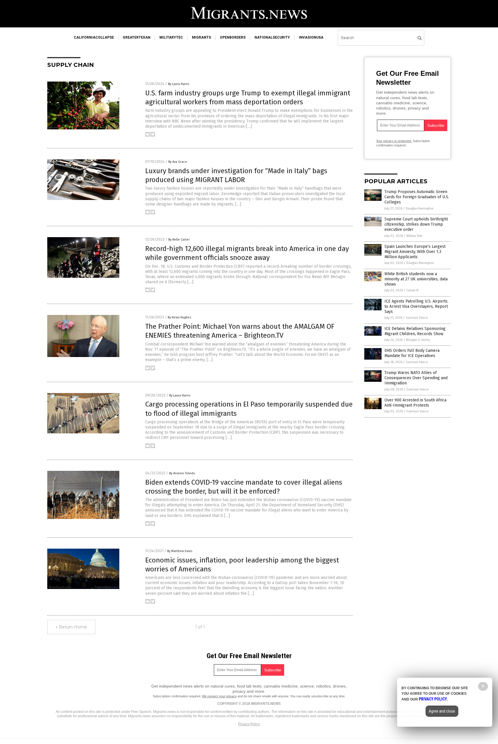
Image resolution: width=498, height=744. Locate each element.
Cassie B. (412, 290)
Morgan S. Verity (418, 340)
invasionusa (311, 37)
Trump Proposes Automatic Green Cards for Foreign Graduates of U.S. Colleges (416, 197)
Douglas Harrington (419, 208)
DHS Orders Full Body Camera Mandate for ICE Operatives (411, 353)
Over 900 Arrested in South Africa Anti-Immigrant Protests (415, 403)
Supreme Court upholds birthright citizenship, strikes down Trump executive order (416, 224)
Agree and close (442, 711)
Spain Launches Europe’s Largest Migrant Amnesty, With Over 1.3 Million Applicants (415, 251)
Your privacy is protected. (394, 141)
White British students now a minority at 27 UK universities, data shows (416, 279)
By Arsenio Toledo (182, 473)
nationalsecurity (272, 37)
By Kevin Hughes (179, 317)
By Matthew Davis (179, 551)
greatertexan (136, 37)
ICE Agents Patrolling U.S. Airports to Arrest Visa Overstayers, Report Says (416, 306)
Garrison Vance (417, 318)
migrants (201, 37)
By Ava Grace (177, 162)
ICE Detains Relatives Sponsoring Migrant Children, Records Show (415, 331)
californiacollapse (94, 37)
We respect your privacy (219, 696)
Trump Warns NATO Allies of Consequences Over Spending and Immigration (416, 378)
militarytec (171, 37)
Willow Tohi (414, 236)
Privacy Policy (249, 724)
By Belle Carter (179, 239)
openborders (233, 37)
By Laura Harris (178, 84)
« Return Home (71, 627)
